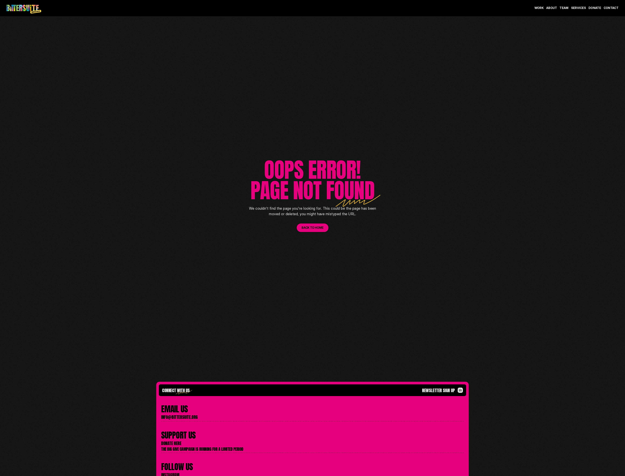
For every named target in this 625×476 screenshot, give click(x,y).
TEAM (564, 8)
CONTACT (611, 8)
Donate (595, 8)
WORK (539, 8)
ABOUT (551, 8)
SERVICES (578, 8)
